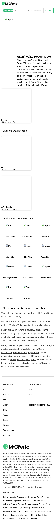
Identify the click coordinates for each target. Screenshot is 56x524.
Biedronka (7, 435)
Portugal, (34, 511)
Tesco (5, 415)
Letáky (10, 366)
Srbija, (48, 511)
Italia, (48, 497)
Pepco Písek (33, 352)
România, (42, 511)
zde (48, 324)
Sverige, (7, 515)
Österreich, (27, 500)
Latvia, (42, 507)
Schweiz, (7, 504)
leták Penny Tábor (34, 81)
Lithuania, (35, 507)
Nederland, (8, 500)
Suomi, (35, 504)
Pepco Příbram (20, 352)
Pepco (4, 119)
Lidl (28, 359)
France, (42, 504)
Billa (5, 410)
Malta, (14, 511)
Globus (6, 425)
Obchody (31, 394)
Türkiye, (32, 515)
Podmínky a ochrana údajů (39, 404)
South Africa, (20, 518)
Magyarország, (24, 507)
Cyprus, (14, 504)
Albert (33, 359)
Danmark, (32, 497)
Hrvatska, (14, 507)
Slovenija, (24, 515)
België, (6, 497)
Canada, (13, 497)
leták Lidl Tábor (40, 85)
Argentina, (17, 500)
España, (28, 504)
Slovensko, (15, 515)
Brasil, (43, 500)
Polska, (26, 511)
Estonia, (21, 504)
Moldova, (7, 511)
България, (36, 500)
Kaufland (21, 359)
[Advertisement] (34, 36)
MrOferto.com (32, 518)
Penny (13, 359)
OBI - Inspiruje (7, 207)
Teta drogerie (8, 430)
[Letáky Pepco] (9, 21)
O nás (30, 399)
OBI (3, 167)
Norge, (20, 511)
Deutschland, (22, 497)
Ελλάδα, (41, 497)
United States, (41, 515)
